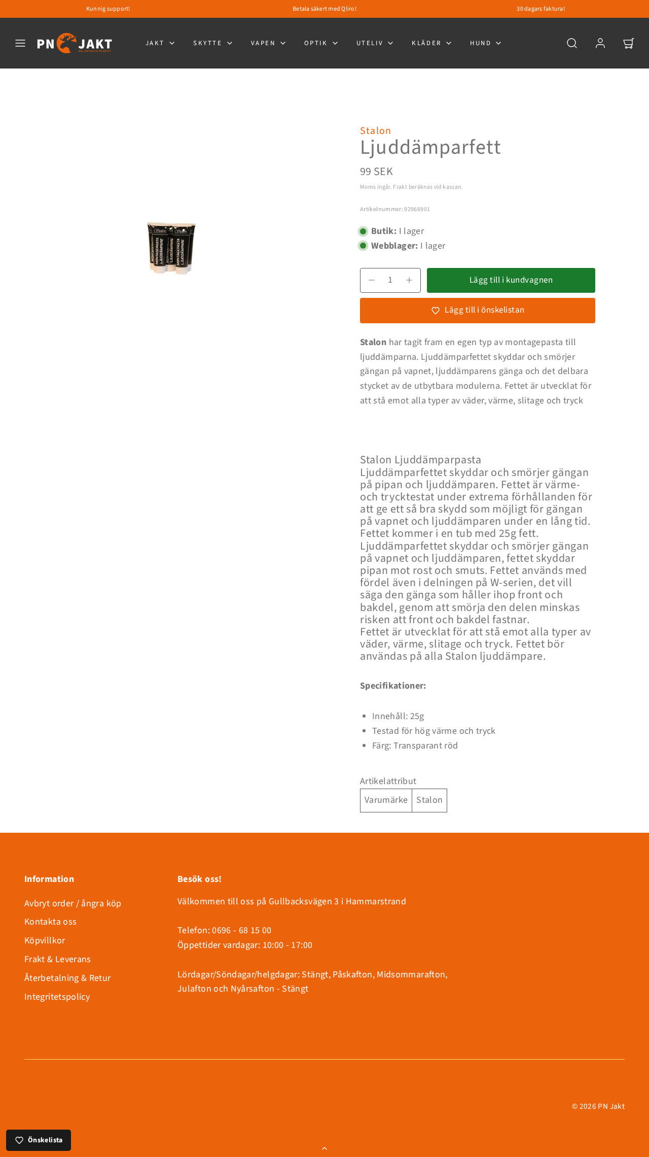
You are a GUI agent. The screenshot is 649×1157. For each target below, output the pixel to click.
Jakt (155, 43)
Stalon (375, 131)
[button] (20, 43)
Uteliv (370, 43)
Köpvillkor (44, 940)
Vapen (263, 43)
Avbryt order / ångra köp (73, 903)
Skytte (208, 43)
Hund (480, 43)
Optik (316, 43)
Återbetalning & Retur (67, 978)
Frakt (400, 187)
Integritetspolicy (57, 997)
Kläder (427, 43)
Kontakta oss (50, 921)
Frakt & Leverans (57, 959)
